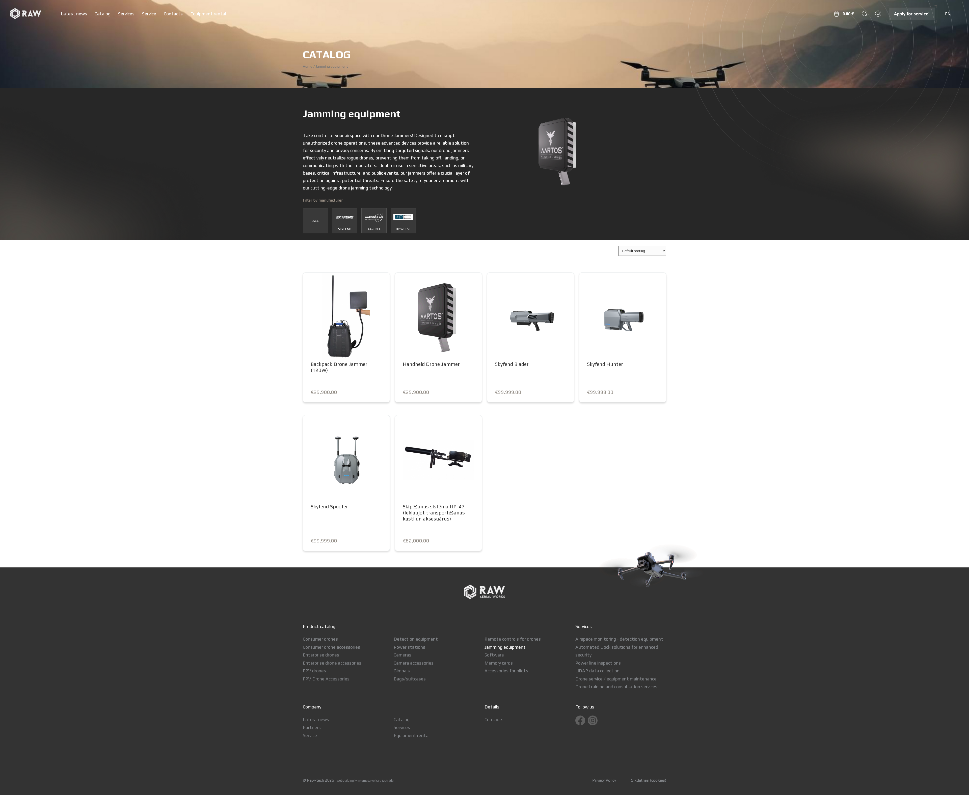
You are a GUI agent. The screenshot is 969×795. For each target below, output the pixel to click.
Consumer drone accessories (331, 647)
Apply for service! (912, 13)
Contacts (173, 13)
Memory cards (498, 663)
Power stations (409, 647)
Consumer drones (320, 639)
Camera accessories (414, 663)
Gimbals (402, 670)
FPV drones (314, 670)
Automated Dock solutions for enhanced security (616, 651)
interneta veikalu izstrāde (376, 780)
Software (494, 654)
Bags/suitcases (410, 678)
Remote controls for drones (512, 639)
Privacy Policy (604, 780)
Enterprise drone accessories (332, 663)
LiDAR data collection (597, 670)
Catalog (103, 13)
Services (126, 13)
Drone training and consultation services (616, 686)
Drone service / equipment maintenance (616, 678)
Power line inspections (598, 663)
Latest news (74, 13)
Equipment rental (208, 13)
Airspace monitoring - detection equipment (619, 639)
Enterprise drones (321, 654)
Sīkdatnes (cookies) (648, 780)
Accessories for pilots (506, 670)
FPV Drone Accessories (326, 678)
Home (307, 66)
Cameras (402, 654)
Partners (312, 727)
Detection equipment (416, 639)
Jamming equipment (505, 647)
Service (149, 13)
